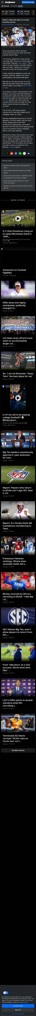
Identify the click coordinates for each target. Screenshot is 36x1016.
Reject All (18, 1010)
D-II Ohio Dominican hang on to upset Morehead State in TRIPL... (18, 234)
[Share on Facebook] (15, 153)
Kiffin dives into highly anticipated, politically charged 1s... (14, 305)
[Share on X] (7, 153)
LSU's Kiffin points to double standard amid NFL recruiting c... (18, 703)
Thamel (5, 100)
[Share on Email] (24, 153)
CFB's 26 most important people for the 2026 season (17, 171)
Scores (14, 6)
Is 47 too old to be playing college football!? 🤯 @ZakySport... (16, 417)
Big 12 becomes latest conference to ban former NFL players (16, 182)
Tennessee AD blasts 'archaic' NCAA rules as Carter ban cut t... (15, 738)
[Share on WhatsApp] (20, 153)
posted (20, 63)
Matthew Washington (8, 24)
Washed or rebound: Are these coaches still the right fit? (18, 187)
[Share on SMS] (28, 153)
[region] (18, 1000)
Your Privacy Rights (18, 1013)
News (20, 6)
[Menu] (2, 2)
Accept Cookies (18, 1006)
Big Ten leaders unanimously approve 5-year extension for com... (18, 455)
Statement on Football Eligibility (14, 271)
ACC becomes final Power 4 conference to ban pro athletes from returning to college (18, 177)
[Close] (32, 987)
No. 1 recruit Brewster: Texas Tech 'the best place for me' (18, 375)
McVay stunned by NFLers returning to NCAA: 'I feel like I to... (18, 597)
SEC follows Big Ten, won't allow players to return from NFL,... (17, 632)
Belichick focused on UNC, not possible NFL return (17, 166)
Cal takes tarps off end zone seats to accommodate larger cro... (17, 341)
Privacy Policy (23, 1002)
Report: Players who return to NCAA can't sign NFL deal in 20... (18, 490)
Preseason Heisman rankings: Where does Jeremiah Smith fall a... (15, 561)
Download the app (28, 2)
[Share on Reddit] (11, 153)
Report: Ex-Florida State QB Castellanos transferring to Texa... (17, 526)
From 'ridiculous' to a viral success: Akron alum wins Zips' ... (16, 667)
